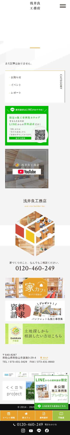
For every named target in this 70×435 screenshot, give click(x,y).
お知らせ (16, 77)
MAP (45, 357)
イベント (16, 84)
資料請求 (44, 418)
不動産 (61, 418)
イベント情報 (9, 418)
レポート (16, 92)
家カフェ (26, 418)
